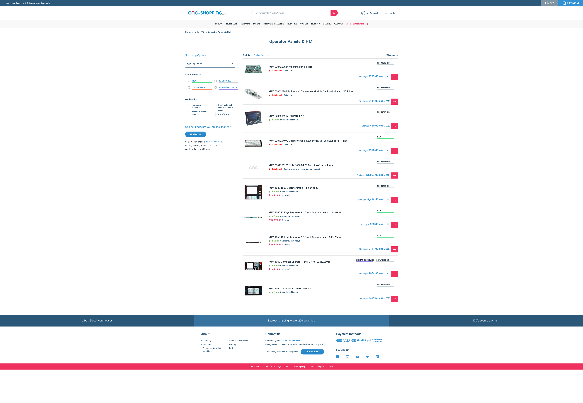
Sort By (246, 55)
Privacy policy (299, 366)
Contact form (312, 351)
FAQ (231, 348)
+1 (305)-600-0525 (214, 142)
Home (188, 32)
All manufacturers (355, 24)
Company (549, 3)
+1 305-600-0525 (292, 340)
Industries (207, 344)
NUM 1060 (200, 32)
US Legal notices (281, 366)
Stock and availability (238, 340)
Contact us (195, 134)
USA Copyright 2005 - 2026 (322, 366)
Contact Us (573, 3)
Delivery (232, 344)
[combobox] (291, 13)
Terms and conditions (259, 366)
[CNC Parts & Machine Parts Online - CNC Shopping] (209, 13)
